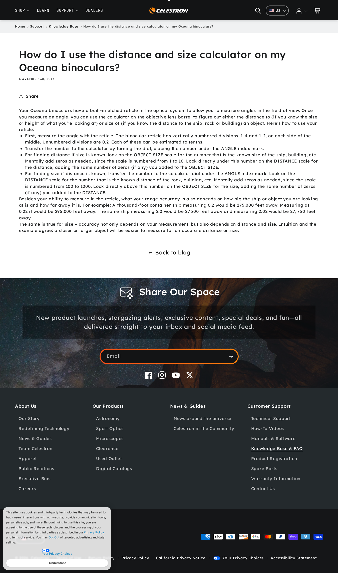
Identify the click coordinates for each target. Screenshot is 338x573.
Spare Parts (264, 468)
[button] (258, 10)
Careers (27, 488)
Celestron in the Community (204, 428)
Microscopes (110, 438)
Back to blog (172, 252)
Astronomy (108, 418)
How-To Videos (267, 428)
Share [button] (32, 96)
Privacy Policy (94, 532)
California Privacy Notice (180, 558)
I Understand (57, 563)
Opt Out (54, 537)
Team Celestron (35, 448)
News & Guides (35, 438)
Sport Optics (110, 428)
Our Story (29, 418)
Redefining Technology (44, 428)
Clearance (107, 448)
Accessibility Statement (294, 558)
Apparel (27, 458)
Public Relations (36, 468)
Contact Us (263, 488)
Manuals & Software (273, 438)
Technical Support (271, 418)
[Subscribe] (231, 356)
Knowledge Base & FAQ (277, 448)
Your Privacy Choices (243, 558)
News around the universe (202, 418)
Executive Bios (34, 478)
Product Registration (274, 458)
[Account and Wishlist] (301, 10)
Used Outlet (109, 458)
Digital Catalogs (114, 468)
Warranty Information (275, 478)
